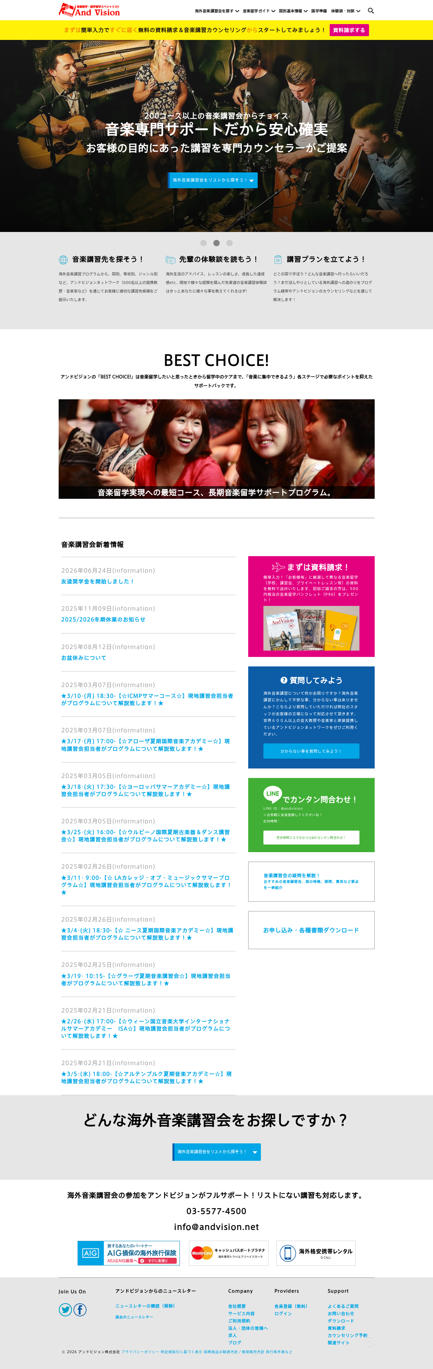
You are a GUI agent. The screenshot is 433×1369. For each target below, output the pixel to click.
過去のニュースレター (134, 1317)
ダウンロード (341, 1321)
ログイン (283, 1314)
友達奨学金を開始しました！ (98, 581)
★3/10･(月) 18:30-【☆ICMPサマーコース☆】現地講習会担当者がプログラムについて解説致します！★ (147, 699)
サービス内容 (241, 1314)
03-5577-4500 (216, 1211)
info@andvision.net (216, 1227)
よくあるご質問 (343, 1306)
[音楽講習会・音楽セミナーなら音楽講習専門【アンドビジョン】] (89, 10)
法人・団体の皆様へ (248, 1328)
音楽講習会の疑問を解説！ (311, 881)
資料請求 (337, 1328)
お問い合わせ (341, 1314)
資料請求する (349, 30)
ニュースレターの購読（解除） (146, 1306)
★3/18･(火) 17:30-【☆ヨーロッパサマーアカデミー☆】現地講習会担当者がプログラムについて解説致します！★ (145, 790)
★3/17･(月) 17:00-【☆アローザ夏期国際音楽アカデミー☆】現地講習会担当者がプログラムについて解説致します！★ (145, 744)
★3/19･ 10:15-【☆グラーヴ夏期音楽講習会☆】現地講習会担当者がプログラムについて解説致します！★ (146, 979)
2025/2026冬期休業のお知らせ (103, 619)
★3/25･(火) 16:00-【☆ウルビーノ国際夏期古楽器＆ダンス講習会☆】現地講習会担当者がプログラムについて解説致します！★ (145, 835)
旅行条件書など (279, 1351)
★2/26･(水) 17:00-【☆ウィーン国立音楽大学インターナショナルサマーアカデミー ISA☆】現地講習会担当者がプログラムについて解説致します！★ (145, 1028)
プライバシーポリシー (140, 1351)
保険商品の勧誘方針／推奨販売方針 (234, 1351)
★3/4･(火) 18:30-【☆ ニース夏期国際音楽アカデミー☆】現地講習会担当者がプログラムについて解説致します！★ (147, 934)
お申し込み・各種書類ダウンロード (311, 930)
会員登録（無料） (292, 1306)
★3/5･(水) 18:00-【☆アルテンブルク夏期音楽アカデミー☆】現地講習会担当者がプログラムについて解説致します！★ (146, 1077)
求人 (232, 1336)
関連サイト (339, 1343)
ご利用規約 (239, 1321)
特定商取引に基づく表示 (182, 1351)
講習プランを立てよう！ (327, 259)
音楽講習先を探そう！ (108, 259)
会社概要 (237, 1306)
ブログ (235, 1343)
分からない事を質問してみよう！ (311, 751)
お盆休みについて (84, 657)
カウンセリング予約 (348, 1336)
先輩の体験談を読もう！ (219, 259)
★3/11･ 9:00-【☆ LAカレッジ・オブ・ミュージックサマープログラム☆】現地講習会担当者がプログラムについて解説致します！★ (146, 885)
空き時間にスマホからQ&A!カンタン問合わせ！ (311, 837)
